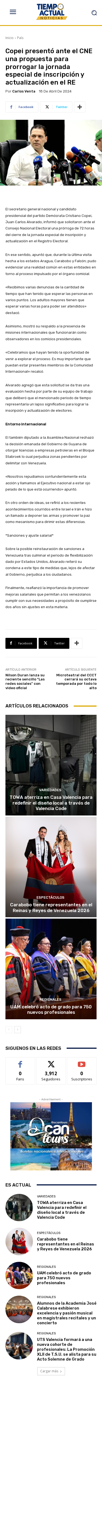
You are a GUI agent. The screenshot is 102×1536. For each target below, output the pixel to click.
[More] (79, 106)
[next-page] (17, 1029)
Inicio (9, 37)
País (20, 37)
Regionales (50, 999)
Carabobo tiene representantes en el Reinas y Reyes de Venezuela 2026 (51, 907)
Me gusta (20, 1061)
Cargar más (49, 1371)
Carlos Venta (23, 91)
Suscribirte (82, 1061)
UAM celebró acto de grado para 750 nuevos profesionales (51, 1009)
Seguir (51, 1061)
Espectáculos (50, 897)
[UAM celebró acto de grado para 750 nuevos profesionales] (51, 969)
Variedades (50, 790)
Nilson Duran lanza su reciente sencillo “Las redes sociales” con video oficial (25, 681)
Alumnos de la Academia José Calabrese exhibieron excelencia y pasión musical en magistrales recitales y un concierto (67, 1313)
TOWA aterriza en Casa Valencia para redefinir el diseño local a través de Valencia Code (51, 802)
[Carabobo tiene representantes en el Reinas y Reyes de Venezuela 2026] (51, 867)
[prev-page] (8, 1029)
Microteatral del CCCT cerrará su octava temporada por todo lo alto (76, 681)
